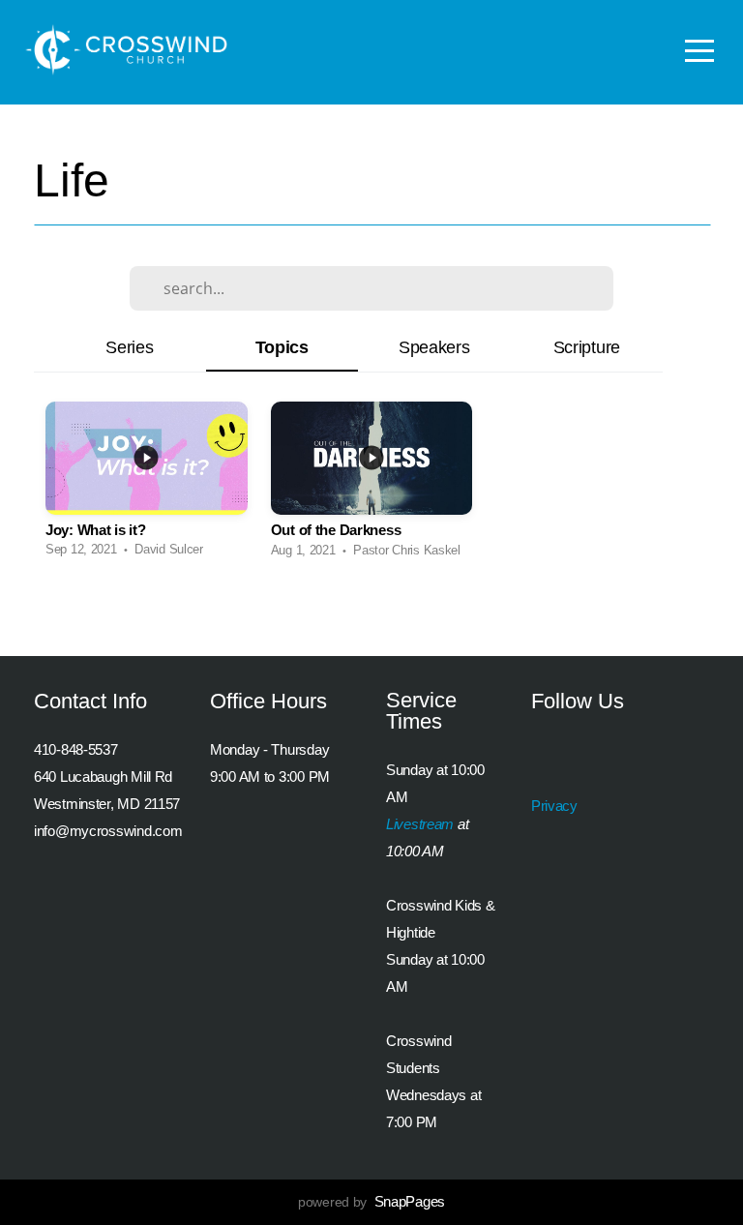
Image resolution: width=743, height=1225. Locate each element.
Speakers (434, 347)
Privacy (554, 805)
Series (129, 347)
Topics (282, 347)
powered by (371, 1202)
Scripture (586, 347)
